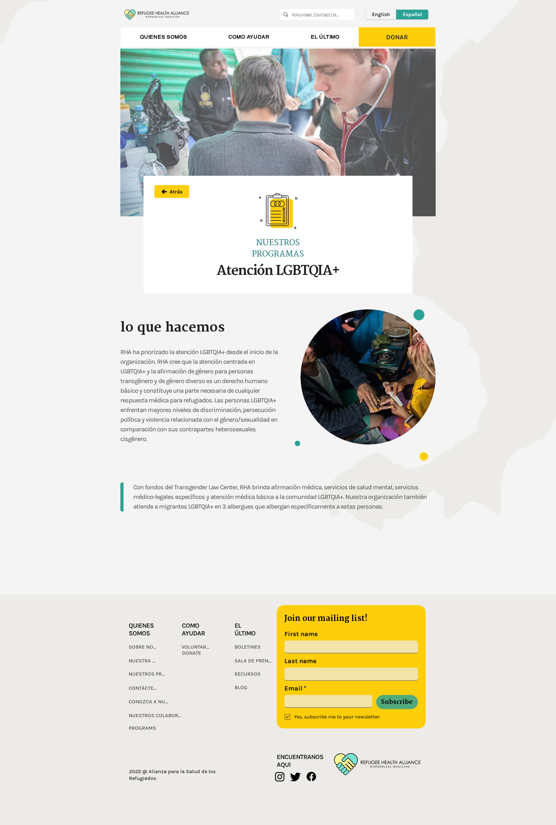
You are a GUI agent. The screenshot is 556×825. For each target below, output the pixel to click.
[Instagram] (279, 776)
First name (301, 634)
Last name (300, 661)
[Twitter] (295, 776)
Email (295, 688)
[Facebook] (311, 776)
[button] (164, 37)
